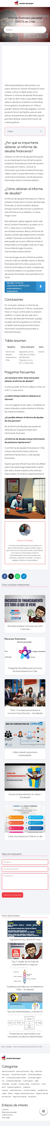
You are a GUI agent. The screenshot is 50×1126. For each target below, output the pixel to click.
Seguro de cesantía (19, 1097)
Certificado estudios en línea (16, 1078)
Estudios (14, 1084)
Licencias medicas (29, 1090)
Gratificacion (35, 1084)
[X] (11, 576)
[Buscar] (41, 28)
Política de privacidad (9, 1112)
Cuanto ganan (28, 1081)
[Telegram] (24, 576)
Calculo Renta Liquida (18, 1075)
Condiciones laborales (13, 1081)
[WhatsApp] (17, 576)
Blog (31, 1071)
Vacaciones (32, 1097)
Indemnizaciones (16, 1090)
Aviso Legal (6, 1118)
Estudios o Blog (24, 1084)
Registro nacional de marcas (24, 1093)
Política (10, 1093)
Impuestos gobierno (14, 1087)
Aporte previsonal (22, 1071)
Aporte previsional (8, 1071)
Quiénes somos (7, 1115)
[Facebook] (4, 576)
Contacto (5, 1110)
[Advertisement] (25, 63)
